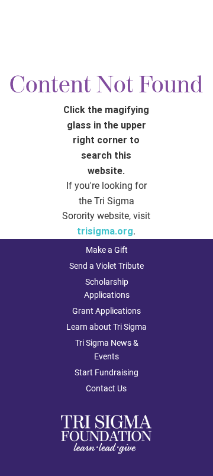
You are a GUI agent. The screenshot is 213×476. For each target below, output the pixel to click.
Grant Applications (106, 311)
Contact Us (106, 388)
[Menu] (193, 27)
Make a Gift (107, 250)
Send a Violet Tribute (106, 266)
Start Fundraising (106, 372)
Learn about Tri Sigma (106, 327)
